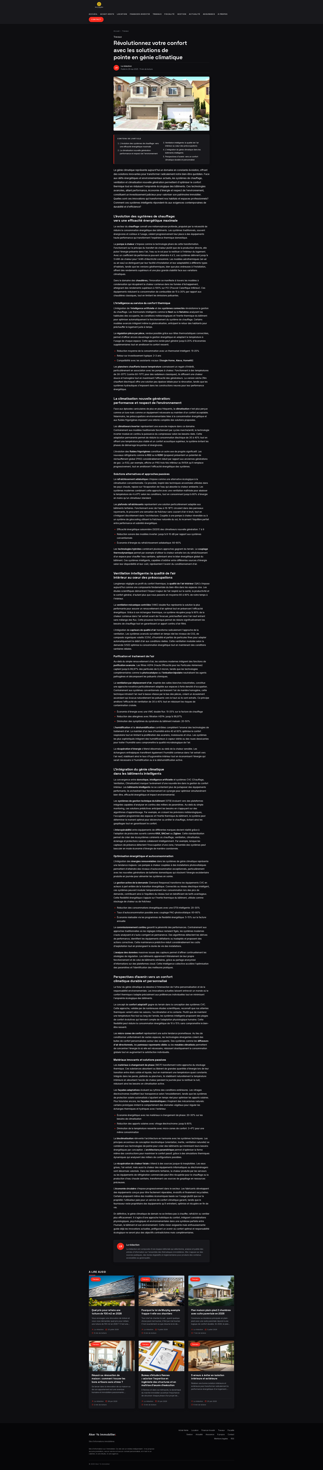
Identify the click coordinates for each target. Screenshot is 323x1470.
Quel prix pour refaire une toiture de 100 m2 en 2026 (107, 1312)
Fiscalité (169, 14)
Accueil (93, 14)
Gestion (181, 14)
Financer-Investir (140, 14)
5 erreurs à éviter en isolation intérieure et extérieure (207, 1377)
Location (122, 14)
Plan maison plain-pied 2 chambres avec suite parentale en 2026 (211, 1312)
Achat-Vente (107, 14)
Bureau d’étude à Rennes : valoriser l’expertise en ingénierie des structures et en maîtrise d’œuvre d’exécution (158, 1380)
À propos (222, 14)
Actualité (194, 14)
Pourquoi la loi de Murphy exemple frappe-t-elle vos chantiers (160, 1312)
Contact (96, 19)
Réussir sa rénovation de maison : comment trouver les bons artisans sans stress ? (108, 1378)
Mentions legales (221, 1439)
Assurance (209, 14)
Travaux (157, 14)
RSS (232, 1439)
